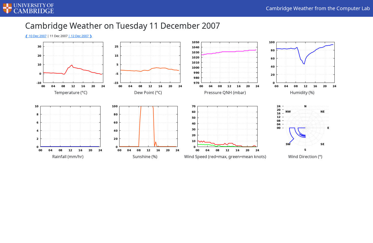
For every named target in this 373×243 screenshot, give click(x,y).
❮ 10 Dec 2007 (35, 36)
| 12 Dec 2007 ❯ (80, 36)
